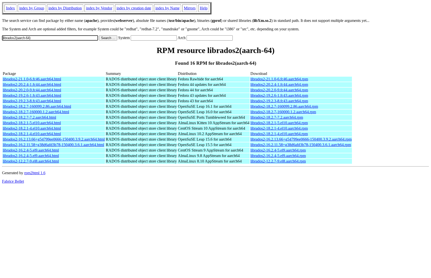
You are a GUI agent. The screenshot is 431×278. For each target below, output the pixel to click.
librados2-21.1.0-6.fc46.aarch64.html (32, 79)
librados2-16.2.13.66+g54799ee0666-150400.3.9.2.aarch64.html (54, 139)
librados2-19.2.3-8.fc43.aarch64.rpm (279, 101)
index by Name (167, 8)
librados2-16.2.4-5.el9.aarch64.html (31, 150)
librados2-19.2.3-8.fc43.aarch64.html (32, 101)
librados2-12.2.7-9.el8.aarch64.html (31, 161)
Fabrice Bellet (13, 181)
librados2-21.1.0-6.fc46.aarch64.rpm (279, 79)
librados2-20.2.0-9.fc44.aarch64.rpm (279, 90)
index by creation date (133, 8)
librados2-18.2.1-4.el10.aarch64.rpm (279, 128)
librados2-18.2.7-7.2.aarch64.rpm (276, 117)
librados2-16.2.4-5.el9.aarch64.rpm (278, 150)
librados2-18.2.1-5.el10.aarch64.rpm (279, 123)
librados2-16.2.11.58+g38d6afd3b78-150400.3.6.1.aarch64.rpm (300, 145)
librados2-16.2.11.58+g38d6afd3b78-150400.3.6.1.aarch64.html (53, 145)
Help (204, 8)
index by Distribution (65, 8)
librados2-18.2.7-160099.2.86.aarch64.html (37, 106)
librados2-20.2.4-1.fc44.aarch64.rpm (279, 84)
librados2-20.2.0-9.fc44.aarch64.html (32, 90)
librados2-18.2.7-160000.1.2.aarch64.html (36, 112)
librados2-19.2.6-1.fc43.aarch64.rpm (279, 95)
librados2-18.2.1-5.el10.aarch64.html (32, 123)
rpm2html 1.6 (34, 173)
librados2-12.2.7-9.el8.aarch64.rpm (278, 161)
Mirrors (190, 8)
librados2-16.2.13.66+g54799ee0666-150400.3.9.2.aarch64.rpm (301, 139)
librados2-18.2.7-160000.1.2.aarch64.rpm (283, 112)
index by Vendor (99, 8)
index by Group (31, 8)
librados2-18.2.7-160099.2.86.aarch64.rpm (284, 106)
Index (10, 8)
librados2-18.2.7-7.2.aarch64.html (29, 117)
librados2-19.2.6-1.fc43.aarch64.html (32, 95)
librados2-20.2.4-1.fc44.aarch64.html (32, 84)
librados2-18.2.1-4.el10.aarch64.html (32, 128)
